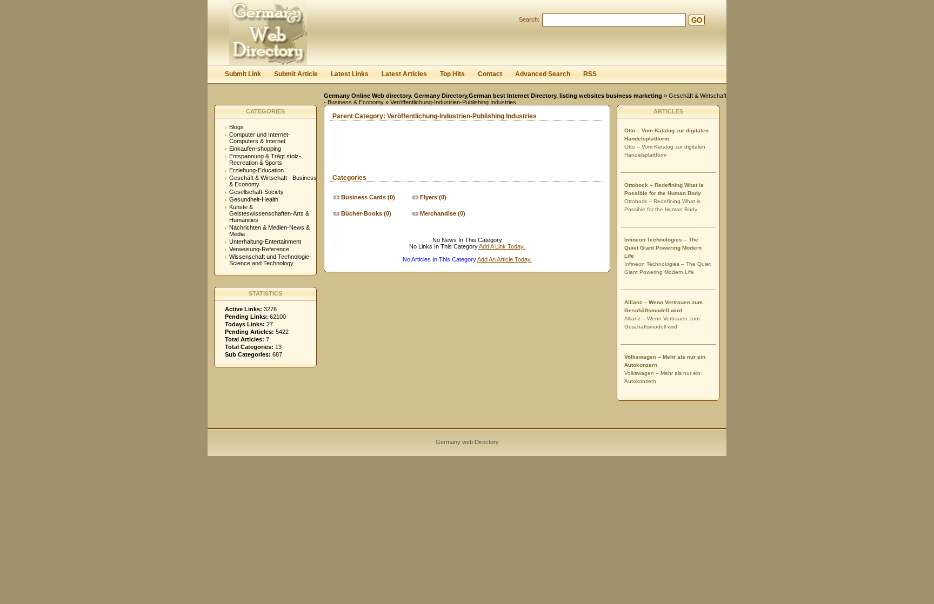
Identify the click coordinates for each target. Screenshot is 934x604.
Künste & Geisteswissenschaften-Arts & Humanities (269, 213)
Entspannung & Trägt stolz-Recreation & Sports (265, 159)
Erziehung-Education (256, 170)
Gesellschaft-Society (256, 192)
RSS (590, 74)
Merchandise (438, 213)
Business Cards (363, 197)
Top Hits (452, 74)
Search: (529, 19)
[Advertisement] (450, 158)
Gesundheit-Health (253, 199)
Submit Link (243, 74)
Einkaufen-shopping (255, 148)
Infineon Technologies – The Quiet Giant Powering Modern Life (663, 248)
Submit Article (296, 74)
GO (696, 20)
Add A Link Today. (501, 246)
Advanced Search (542, 74)
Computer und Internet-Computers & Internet (259, 137)
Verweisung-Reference (259, 249)
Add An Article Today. (504, 259)
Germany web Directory (467, 442)
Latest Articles (404, 74)
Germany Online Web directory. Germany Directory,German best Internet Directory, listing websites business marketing (493, 95)
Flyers (428, 197)
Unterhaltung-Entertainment (265, 241)
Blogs (236, 127)
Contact (490, 74)
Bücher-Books (361, 213)
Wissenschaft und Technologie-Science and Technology (270, 259)
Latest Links (350, 74)
